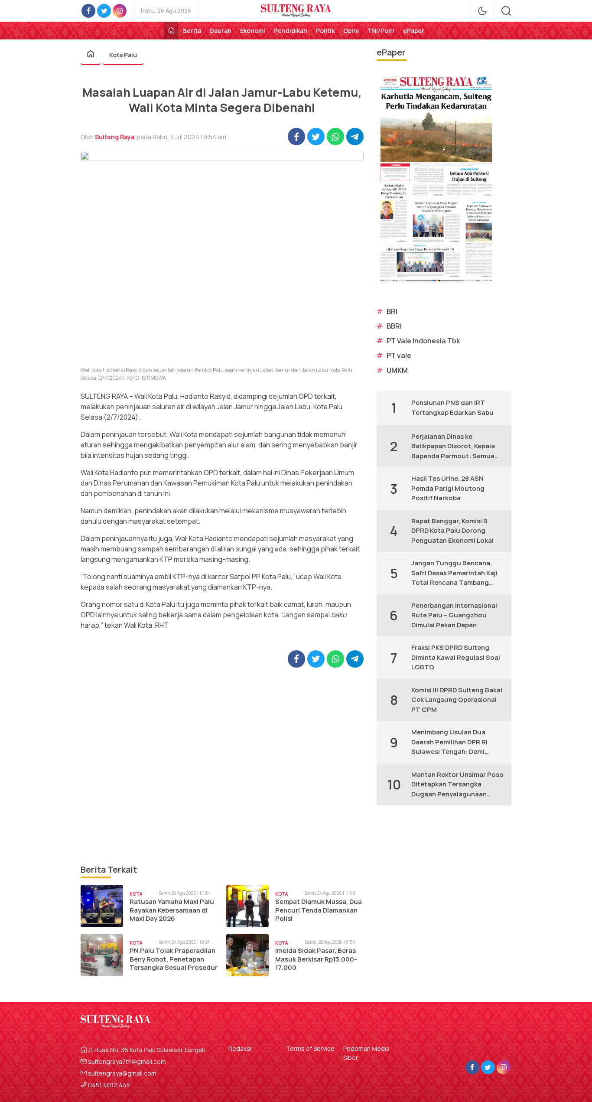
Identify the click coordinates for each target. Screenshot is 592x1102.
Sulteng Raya (114, 137)
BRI (392, 311)
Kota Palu (123, 55)
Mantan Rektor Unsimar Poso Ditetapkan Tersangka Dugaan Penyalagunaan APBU (457, 784)
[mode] (482, 11)
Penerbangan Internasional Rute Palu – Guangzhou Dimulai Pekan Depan (454, 615)
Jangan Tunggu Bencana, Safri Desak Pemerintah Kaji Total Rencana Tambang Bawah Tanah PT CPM (454, 573)
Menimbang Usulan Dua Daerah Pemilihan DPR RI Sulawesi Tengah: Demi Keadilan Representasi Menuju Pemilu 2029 (449, 742)
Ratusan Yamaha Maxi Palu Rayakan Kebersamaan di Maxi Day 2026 (172, 910)
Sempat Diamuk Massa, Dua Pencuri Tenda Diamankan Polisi (318, 910)
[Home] (171, 30)
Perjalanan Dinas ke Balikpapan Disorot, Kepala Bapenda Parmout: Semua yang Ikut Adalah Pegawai (453, 446)
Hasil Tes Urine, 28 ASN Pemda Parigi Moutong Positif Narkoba (448, 488)
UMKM (397, 370)
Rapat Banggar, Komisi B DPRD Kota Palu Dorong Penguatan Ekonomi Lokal (452, 530)
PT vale (399, 355)
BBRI (394, 326)
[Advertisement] (222, 765)
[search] (506, 11)
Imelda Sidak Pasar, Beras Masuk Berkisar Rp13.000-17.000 (316, 959)
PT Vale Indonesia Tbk (423, 341)
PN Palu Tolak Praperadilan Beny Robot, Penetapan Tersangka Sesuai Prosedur (174, 959)
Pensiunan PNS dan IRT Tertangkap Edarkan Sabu (452, 407)
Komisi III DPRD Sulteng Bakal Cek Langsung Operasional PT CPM (456, 699)
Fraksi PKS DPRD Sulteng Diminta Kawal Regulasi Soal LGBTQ (455, 657)
